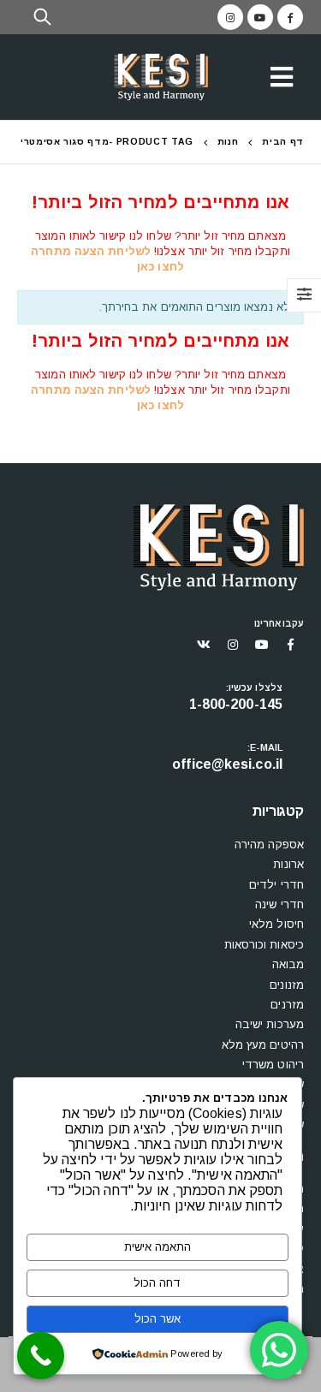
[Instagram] (230, 17)
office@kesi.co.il (227, 764)
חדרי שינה (279, 904)
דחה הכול (157, 1282)
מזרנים (287, 1004)
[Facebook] (290, 17)
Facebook (291, 644)
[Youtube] (260, 17)
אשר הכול (157, 1318)
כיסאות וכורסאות (264, 944)
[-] (161, 77)
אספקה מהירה (269, 844)
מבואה (288, 964)
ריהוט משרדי (273, 1064)
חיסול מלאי (276, 924)
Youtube (262, 644)
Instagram (233, 644)
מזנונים (287, 985)
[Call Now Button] (40, 1355)
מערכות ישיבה (269, 1024)
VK (204, 644)
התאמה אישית (157, 1246)
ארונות (288, 864)
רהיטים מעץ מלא (263, 1044)
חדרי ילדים (276, 884)
